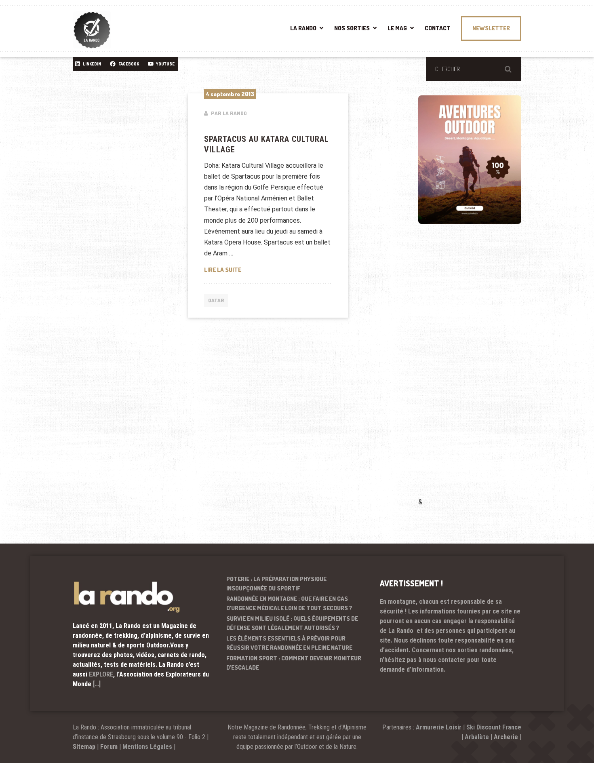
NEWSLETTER (491, 28)
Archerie (506, 737)
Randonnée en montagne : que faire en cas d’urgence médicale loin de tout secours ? (289, 603)
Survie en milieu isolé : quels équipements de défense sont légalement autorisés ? (292, 623)
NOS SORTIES (352, 28)
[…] (97, 684)
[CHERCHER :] (473, 69)
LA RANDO (303, 28)
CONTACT (438, 28)
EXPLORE (101, 674)
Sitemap (84, 746)
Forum (109, 746)
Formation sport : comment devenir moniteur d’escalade (293, 662)
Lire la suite (268, 270)
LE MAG (397, 28)
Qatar (216, 300)
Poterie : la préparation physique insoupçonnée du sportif (276, 583)
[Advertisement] (478, 372)
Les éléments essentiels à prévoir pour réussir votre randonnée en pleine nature (289, 642)
